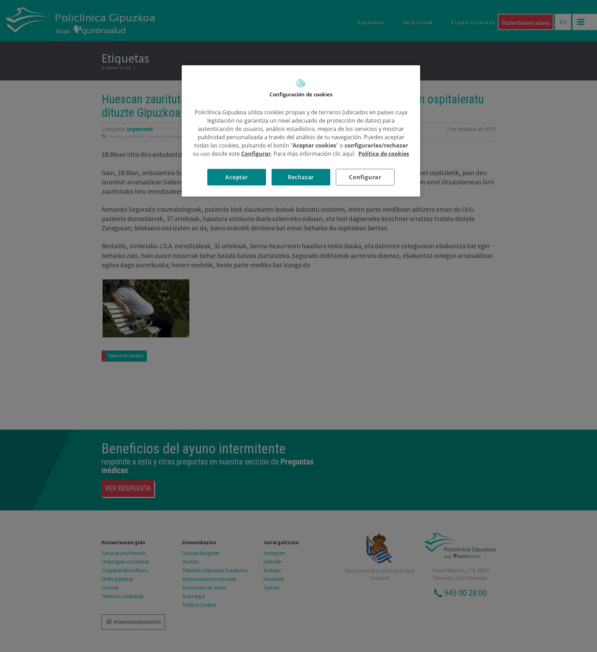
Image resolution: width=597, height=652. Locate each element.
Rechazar (301, 177)
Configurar (365, 177)
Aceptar (236, 177)
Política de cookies (383, 153)
